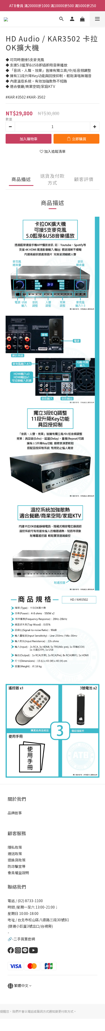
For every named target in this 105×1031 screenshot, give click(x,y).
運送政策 (15, 853)
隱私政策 (15, 847)
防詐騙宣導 (16, 866)
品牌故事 (15, 812)
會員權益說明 (18, 872)
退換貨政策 (16, 859)
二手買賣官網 (24, 938)
